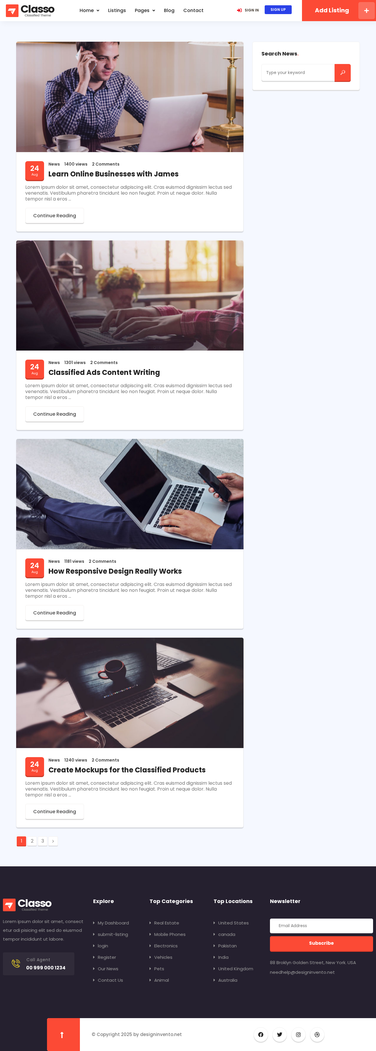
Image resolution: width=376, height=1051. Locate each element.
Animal (161, 980)
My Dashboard (113, 923)
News (54, 164)
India (223, 957)
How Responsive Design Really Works (115, 571)
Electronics (166, 946)
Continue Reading (54, 215)
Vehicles (163, 957)
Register (107, 957)
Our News (108, 969)
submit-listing (113, 934)
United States (233, 923)
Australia (227, 980)
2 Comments (106, 164)
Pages (142, 10)
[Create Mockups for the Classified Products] (130, 692)
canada (226, 934)
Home (87, 10)
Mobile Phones (170, 934)
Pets (159, 969)
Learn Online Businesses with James (113, 174)
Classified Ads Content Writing (104, 372)
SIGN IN (252, 10)
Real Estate (166, 923)
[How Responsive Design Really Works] (130, 493)
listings (117, 10)
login (103, 946)
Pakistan (227, 946)
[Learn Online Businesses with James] (130, 96)
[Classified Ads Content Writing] (130, 295)
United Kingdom (235, 969)
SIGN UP (278, 9)
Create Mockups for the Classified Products (127, 770)
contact (193, 10)
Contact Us (110, 980)
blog (169, 10)
